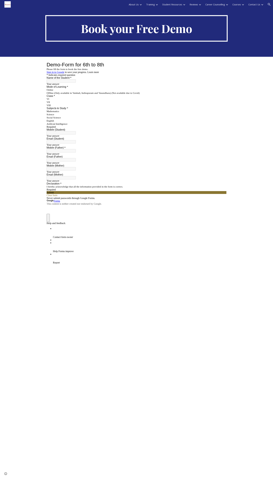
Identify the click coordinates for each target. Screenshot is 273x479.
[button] (269, 4)
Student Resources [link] (172, 4)
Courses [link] (236, 4)
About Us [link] (134, 4)
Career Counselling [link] (215, 4)
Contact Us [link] (254, 4)
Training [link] (150, 4)
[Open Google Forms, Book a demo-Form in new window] (222, 65)
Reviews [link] (194, 4)
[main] (136, 28)
